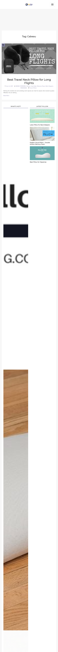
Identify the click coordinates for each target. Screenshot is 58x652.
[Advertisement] (29, 20)
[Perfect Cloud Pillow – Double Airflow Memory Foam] (42, 133)
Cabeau (28, 86)
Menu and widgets (52, 4)
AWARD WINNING (20, 86)
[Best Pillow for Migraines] (42, 153)
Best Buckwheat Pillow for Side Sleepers (16, 500)
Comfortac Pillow (16, 239)
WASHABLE (23, 88)
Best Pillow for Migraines (38, 162)
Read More (6, 95)
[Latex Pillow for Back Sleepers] (42, 116)
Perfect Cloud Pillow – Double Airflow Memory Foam (40, 143)
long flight (34, 86)
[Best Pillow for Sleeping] (29, 4)
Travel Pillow (33, 88)
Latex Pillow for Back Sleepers (40, 125)
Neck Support (49, 86)
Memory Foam (41, 86)
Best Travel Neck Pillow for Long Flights (29, 81)
